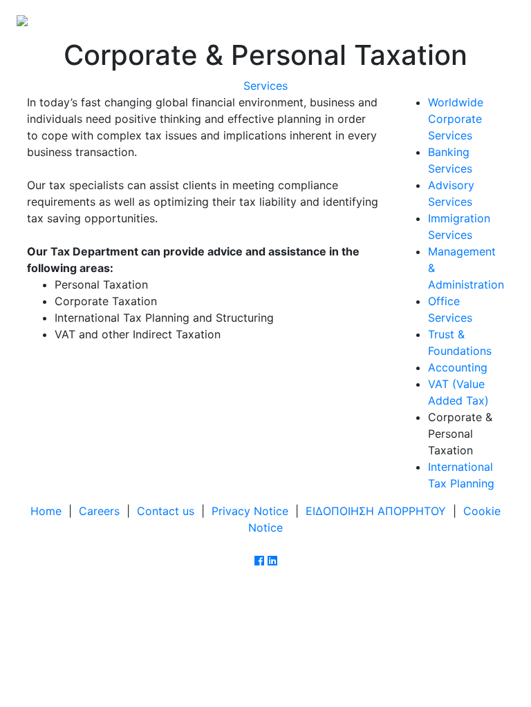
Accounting (457, 367)
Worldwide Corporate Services (455, 118)
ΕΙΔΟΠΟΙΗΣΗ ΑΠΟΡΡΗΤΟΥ (376, 511)
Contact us (165, 511)
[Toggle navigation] (495, 19)
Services (265, 86)
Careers (99, 511)
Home (46, 511)
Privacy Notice (250, 511)
